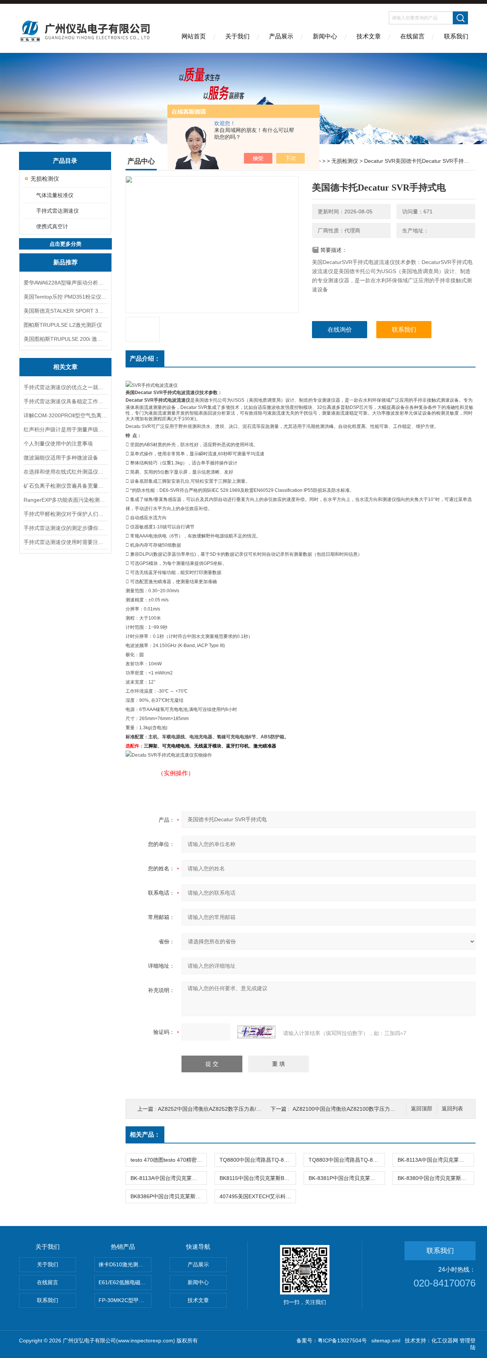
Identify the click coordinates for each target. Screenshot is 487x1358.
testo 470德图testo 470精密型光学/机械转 (169, 1160)
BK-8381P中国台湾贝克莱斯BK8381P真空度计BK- (347, 1178)
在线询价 (340, 329)
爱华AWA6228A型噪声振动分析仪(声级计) (65, 283)
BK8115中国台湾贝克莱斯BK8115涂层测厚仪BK (258, 1178)
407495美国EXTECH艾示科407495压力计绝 (258, 1196)
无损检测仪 (44, 178)
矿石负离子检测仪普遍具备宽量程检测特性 (65, 486)
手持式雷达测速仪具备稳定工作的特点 (65, 401)
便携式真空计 (52, 226)
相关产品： (145, 1134)
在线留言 (412, 36)
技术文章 (368, 36)
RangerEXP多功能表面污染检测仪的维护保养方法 (65, 500)
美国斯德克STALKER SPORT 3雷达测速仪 (65, 311)
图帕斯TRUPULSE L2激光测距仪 (63, 325)
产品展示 (281, 36)
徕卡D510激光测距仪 (124, 1264)
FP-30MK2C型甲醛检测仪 (125, 1300)
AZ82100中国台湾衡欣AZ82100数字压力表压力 (349, 1109)
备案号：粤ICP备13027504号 (331, 1340)
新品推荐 (65, 262)
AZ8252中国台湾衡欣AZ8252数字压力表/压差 (212, 1109)
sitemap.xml (385, 1340)
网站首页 (193, 36)
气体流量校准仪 (54, 195)
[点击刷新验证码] (256, 1032)
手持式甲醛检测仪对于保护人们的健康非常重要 (65, 514)
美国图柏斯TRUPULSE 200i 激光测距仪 (65, 339)
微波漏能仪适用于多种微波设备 (61, 458)
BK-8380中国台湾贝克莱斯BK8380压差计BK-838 (436, 1178)
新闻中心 (325, 36)
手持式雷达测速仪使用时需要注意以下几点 (65, 542)
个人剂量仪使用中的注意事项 (58, 443)
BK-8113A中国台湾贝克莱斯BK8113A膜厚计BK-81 (436, 1160)
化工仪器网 (444, 1340)
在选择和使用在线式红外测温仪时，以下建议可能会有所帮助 (65, 472)
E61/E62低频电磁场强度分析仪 (125, 1282)
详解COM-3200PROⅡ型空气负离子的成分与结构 (65, 415)
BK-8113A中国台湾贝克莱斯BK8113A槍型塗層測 (169, 1178)
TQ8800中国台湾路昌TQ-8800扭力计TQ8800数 (258, 1160)
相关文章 (65, 367)
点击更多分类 (65, 244)
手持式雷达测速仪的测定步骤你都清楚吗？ (65, 528)
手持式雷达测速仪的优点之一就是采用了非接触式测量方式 (65, 387)
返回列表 (452, 1109)
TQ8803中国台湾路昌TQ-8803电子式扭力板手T (347, 1160)
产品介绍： (145, 358)
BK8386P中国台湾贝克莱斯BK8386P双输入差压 (169, 1196)
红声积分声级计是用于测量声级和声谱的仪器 (65, 429)
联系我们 (456, 36)
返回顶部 (421, 1109)
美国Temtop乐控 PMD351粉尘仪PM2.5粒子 (65, 297)
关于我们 (237, 36)
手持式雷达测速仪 (57, 211)
